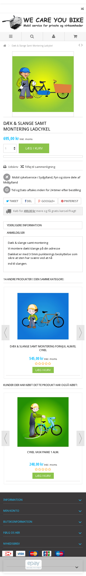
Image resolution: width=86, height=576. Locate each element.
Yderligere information (24, 225)
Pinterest (71, 201)
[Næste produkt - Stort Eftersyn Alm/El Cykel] (82, 45)
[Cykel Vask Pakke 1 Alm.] (43, 422)
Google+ (48, 201)
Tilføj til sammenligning (40, 167)
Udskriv (12, 167)
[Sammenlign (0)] (82, 9)
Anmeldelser (16, 232)
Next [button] (80, 332)
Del (29, 201)
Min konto (11, 510)
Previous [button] (5, 332)
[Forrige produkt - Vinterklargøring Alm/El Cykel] (79, 45)
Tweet (13, 201)
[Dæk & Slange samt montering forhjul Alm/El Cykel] (43, 316)
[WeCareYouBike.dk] (43, 22)
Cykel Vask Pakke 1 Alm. (43, 452)
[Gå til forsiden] (4, 45)
